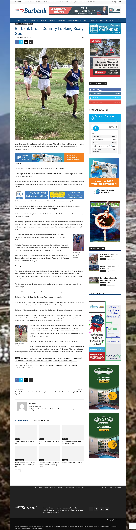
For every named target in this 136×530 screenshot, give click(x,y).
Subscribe (117, 102)
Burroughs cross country (64, 358)
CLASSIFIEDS (91, 1)
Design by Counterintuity (114, 520)
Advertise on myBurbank (73, 1)
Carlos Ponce (77, 358)
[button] (118, 21)
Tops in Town (69, 487)
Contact (62, 1)
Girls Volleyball (19, 460)
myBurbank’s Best (73, 20)
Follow (117, 93)
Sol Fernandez (50, 365)
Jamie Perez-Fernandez (60, 360)
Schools (51, 20)
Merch (102, 20)
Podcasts (94, 20)
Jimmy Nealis (72, 360)
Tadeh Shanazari (61, 365)
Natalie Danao (61, 363)
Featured (61, 20)
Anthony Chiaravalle (35, 358)
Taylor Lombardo (72, 365)
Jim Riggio (20, 37)
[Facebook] (113, 1)
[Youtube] (120, 1)
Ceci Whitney (19, 360)
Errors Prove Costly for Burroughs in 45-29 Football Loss (108, 255)
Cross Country (23, 23)
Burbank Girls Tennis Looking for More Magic (69, 392)
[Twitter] (117, 1)
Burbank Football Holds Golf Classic (73, 463)
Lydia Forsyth (51, 363)
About (104, 487)
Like (100, 90)
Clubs (85, 20)
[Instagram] (115, 1)
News (24, 20)
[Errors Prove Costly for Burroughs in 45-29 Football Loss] (73, 432)
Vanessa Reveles (20, 367)
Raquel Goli (19, 365)
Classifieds (109, 20)
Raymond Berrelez (29, 365)
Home (18, 20)
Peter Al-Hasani (71, 363)
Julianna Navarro (31, 363)
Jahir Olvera (48, 360)
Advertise (118, 487)
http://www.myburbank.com (35, 406)
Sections (30, 23)
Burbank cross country (49, 358)
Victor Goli (30, 367)
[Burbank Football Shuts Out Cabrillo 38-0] (49, 432)
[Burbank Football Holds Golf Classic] (73, 453)
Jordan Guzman (20, 363)
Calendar (83, 1)
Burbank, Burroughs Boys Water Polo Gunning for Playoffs (31, 393)
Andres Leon (24, 358)
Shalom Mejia (40, 365)
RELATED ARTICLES (23, 420)
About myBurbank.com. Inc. (51, 1)
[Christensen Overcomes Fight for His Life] (26, 432)
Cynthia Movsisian (30, 360)
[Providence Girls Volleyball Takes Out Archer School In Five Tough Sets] (26, 453)
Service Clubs (80, 487)
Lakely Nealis (41, 363)
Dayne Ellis (40, 360)
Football (17, 439)
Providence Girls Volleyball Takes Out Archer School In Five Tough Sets (25, 465)
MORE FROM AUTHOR (42, 420)
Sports (43, 20)
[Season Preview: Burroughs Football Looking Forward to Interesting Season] (49, 453)
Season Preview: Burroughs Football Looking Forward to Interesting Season (49, 465)
